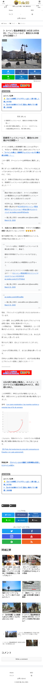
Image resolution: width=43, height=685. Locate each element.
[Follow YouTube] (31, 536)
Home (12, 672)
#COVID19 (22, 206)
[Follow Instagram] (11, 536)
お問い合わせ (21, 678)
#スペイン (29, 206)
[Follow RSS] (31, 541)
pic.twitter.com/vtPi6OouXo (19, 212)
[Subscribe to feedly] (11, 541)
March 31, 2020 (10, 220)
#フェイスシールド (15, 209)
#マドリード (32, 273)
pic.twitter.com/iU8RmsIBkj (14, 297)
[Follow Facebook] (31, 531)
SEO (31, 672)
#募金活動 (26, 209)
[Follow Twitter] (11, 531)
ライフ (14, 505)
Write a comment (22, 659)
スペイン (6, 505)
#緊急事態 (24, 273)
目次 (18, 116)
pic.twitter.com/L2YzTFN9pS (15, 279)
